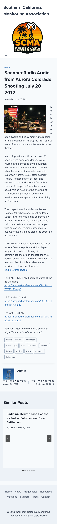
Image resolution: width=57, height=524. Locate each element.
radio (28, 351)
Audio (9, 340)
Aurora (19, 340)
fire (23, 345)
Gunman (32, 345)
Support (24, 496)
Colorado (30, 340)
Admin (10, 99)
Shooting (10, 357)
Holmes (44, 345)
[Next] (49, 438)
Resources (46, 491)
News (7, 67)
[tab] (23, 470)
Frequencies (30, 491)
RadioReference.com (16, 269)
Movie (9, 351)
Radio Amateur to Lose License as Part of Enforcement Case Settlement (27, 418)
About (35, 496)
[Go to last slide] (8, 438)
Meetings (12, 496)
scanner (39, 351)
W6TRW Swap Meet (14, 382)
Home (8, 491)
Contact (45, 496)
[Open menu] (5, 56)
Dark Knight (11, 345)
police (19, 351)
